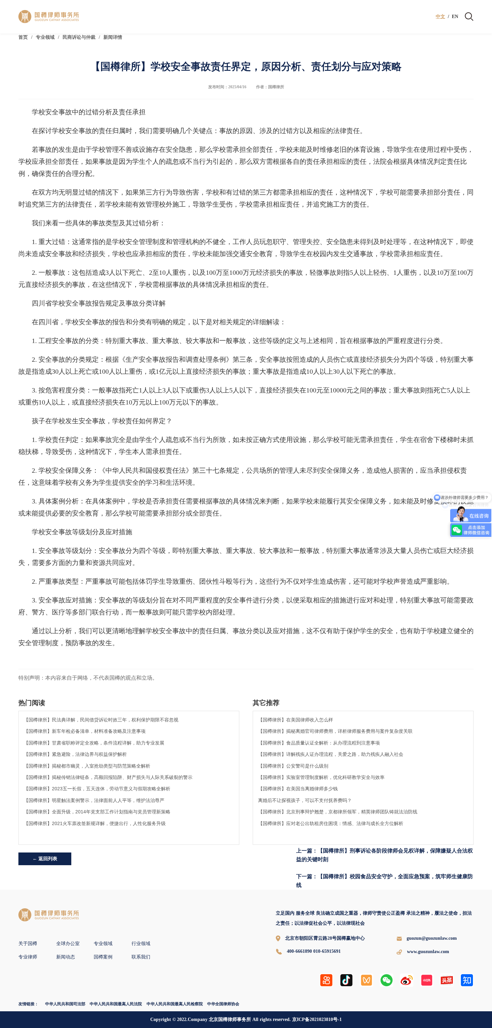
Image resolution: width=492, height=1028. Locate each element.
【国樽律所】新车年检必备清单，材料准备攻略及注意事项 (85, 731)
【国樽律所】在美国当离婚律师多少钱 (298, 788)
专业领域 (45, 37)
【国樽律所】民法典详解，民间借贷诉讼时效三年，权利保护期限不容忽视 (101, 719)
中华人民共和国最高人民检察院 (175, 1004)
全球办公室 (68, 943)
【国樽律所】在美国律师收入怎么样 (295, 719)
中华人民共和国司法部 (65, 1004)
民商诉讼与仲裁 (79, 37)
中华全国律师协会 (223, 1004)
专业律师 (27, 956)
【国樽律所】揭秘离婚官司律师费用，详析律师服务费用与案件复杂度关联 (335, 731)
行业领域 (141, 943)
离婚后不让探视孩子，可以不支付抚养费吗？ (305, 800)
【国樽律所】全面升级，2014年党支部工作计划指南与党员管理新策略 (97, 811)
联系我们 (141, 956)
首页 (23, 37)
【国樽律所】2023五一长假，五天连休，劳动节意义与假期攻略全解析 (97, 788)
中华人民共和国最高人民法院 (116, 1004)
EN (455, 16)
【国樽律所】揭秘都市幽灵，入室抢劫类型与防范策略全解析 (87, 766)
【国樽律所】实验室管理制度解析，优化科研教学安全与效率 (321, 777)
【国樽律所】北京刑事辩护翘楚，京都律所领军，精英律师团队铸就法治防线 (337, 811)
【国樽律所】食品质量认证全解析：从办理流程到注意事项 (319, 743)
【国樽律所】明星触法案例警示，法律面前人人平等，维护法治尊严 (94, 800)
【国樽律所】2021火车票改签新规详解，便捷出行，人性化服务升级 (95, 823)
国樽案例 (103, 956)
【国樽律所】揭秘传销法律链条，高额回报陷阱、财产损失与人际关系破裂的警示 (108, 777)
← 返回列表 (44, 858)
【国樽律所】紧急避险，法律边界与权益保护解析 (75, 754)
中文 (440, 16)
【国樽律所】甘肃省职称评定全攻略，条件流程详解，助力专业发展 (94, 743)
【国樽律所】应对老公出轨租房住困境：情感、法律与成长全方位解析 (330, 823)
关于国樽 (27, 943)
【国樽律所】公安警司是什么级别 (293, 766)
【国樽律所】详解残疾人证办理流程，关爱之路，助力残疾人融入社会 (330, 754)
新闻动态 (65, 956)
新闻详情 (112, 37)
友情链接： (28, 1004)
